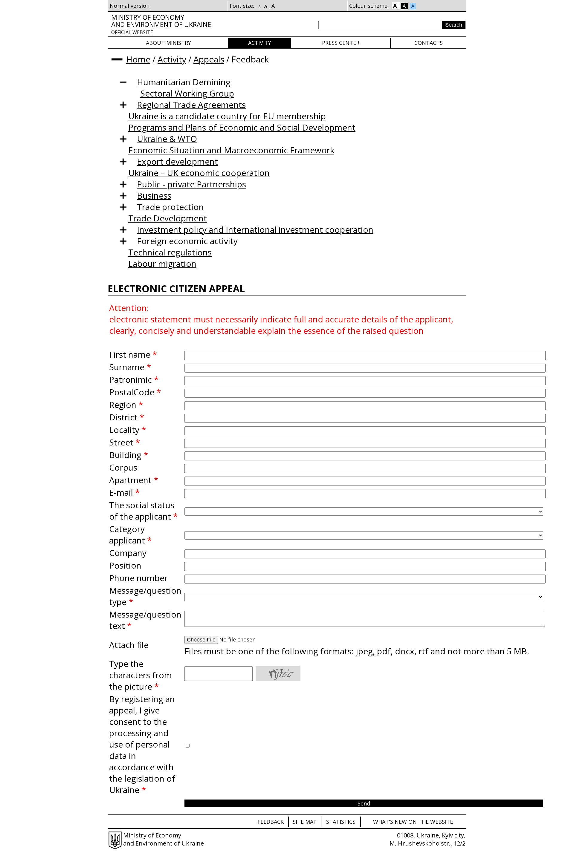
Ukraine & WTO (167, 138)
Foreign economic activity (187, 240)
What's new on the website (413, 821)
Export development (177, 161)
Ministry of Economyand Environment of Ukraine (161, 24)
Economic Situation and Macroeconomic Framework (231, 150)
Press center (340, 42)
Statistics (340, 821)
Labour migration (162, 263)
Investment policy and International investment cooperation (255, 229)
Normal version (129, 5)
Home (138, 59)
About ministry (168, 42)
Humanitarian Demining (183, 82)
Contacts (428, 42)
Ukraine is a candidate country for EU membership (227, 116)
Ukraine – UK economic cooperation (199, 172)
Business (154, 195)
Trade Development (167, 218)
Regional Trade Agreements (191, 104)
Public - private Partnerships (191, 184)
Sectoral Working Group (187, 93)
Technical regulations (170, 252)
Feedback (270, 821)
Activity (259, 42)
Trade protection (170, 206)
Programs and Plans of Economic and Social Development (241, 127)
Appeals (208, 59)
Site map (305, 821)
